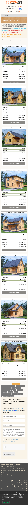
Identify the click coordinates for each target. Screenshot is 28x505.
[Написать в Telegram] (21, 9)
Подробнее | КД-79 (14, 123)
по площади (9, 42)
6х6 (3, 24)
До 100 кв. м (16, 28)
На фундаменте (12, 390)
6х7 (6, 24)
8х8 (3, 26)
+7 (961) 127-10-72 (12, 9)
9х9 (19, 26)
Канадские (20, 394)
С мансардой (20, 30)
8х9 (6, 26)
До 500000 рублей (6, 34)
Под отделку (4, 390)
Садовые (9, 388)
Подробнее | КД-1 (14, 379)
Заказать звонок (14, 11)
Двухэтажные (14, 32)
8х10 (9, 26)
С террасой (19, 390)
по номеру (18, 40)
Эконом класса (16, 384)
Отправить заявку (9, 454)
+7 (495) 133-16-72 (11, 6)
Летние (17, 386)
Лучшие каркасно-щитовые (8, 396)
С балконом (4, 392)
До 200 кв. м (5, 30)
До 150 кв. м (22, 28)
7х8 (18, 24)
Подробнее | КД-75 (14, 163)
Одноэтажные (12, 30)
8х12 (16, 26)
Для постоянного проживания (8, 386)
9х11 (3, 28)
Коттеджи (14, 394)
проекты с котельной (6, 394)
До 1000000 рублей (16, 34)
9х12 (7, 28)
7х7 (15, 24)
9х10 (23, 26)
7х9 (21, 24)
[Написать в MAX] (19, 9)
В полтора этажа (6, 32)
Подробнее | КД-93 (14, 82)
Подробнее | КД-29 (14, 292)
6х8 (9, 24)
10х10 (10, 28)
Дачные (3, 388)
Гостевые (23, 386)
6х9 (12, 24)
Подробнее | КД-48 (14, 250)
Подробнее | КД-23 (14, 336)
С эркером (10, 392)
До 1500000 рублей (6, 36)
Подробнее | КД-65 (14, 207)
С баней (16, 392)
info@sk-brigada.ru (8, 410)
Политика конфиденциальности (10, 477)
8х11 (13, 26)
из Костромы (11, 467)
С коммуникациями (16, 388)
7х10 (24, 24)
